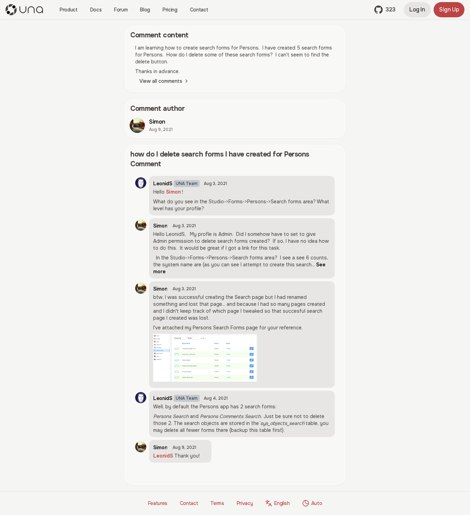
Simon (173, 192)
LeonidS (163, 456)
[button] (385, 9)
